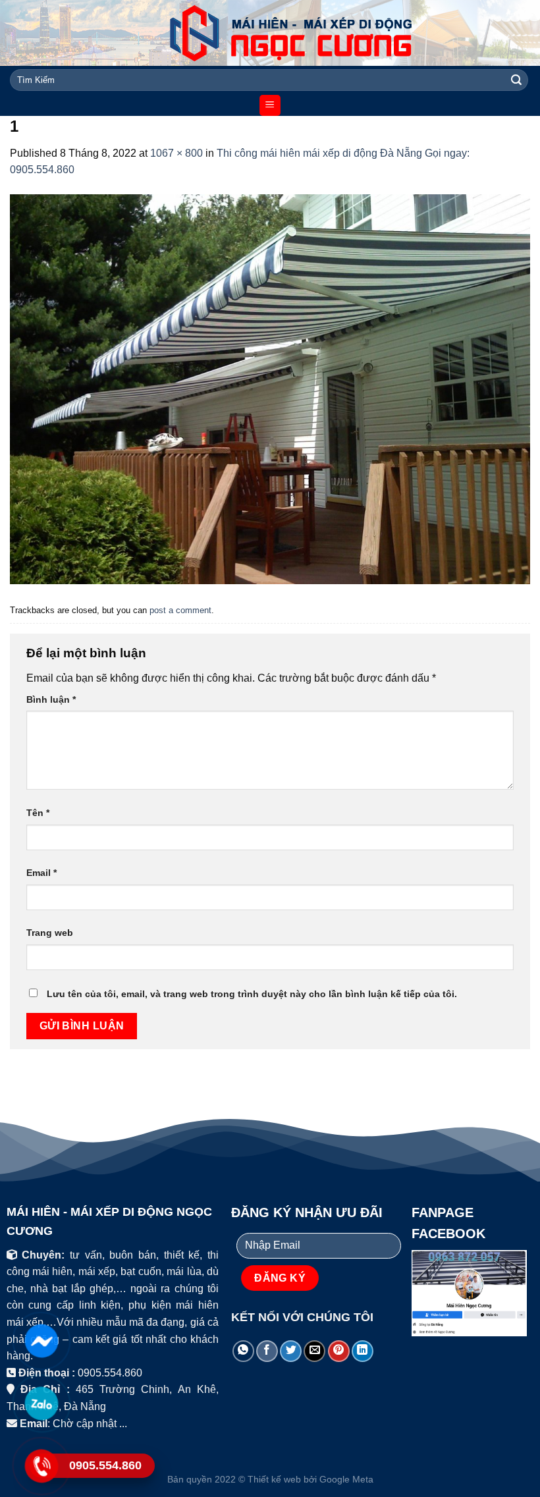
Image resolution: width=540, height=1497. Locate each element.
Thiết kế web (274, 1479)
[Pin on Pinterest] (339, 1351)
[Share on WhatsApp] (243, 1351)
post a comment (180, 610)
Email (41, 872)
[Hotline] (40, 1466)
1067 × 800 (176, 153)
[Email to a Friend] (314, 1351)
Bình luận (51, 699)
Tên (37, 812)
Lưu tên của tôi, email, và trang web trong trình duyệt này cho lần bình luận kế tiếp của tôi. (252, 994)
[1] (270, 388)
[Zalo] (40, 1403)
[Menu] (270, 106)
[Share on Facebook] (267, 1351)
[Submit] (516, 80)
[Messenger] (40, 1340)
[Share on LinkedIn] (362, 1351)
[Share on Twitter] (291, 1351)
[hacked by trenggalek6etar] (270, 33)
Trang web (49, 932)
